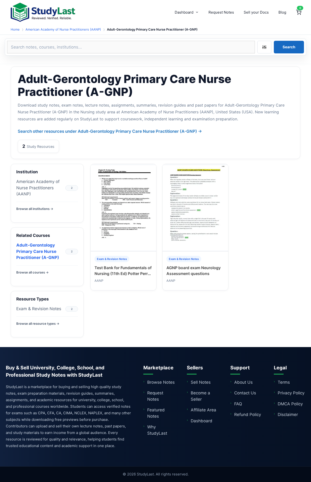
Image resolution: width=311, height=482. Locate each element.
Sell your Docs (256, 12)
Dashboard (184, 12)
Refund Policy (247, 414)
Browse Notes (161, 382)
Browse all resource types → (37, 323)
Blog (282, 12)
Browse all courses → (32, 272)
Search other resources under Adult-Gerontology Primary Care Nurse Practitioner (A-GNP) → (110, 131)
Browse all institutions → (34, 209)
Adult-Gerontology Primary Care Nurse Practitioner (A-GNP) (37, 251)
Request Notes (221, 12)
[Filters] (264, 47)
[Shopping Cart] (298, 12)
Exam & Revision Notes (38, 308)
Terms (284, 382)
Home (15, 29)
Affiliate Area (203, 409)
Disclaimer (288, 414)
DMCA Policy (290, 403)
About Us (243, 382)
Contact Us (245, 393)
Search (289, 47)
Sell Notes (201, 382)
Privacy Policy (291, 393)
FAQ (238, 403)
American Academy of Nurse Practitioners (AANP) (63, 29)
